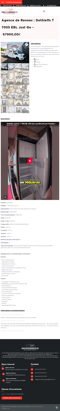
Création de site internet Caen (36, 406)
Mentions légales (13, 406)
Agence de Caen (9, 367)
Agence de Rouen (11, 373)
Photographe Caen (6, 408)
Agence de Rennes (11, 378)
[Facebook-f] (43, 5)
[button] (44, 11)
